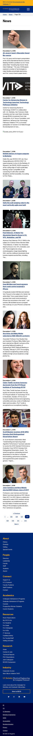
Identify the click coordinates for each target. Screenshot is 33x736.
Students (6, 568)
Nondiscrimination (8, 724)
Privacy (5, 727)
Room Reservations (9, 618)
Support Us (6, 580)
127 (22, 517)
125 (11, 517)
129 (7, 521)
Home (5, 14)
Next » (17, 524)
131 (18, 521)
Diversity (5, 544)
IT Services (6, 633)
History (5, 542)
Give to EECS (16, 691)
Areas (5, 649)
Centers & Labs (7, 652)
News (10, 14)
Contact (5, 590)
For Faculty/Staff (8, 638)
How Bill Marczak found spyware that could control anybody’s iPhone (15, 286)
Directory (6, 558)
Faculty (5, 563)
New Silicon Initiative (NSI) (11, 673)
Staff (4, 566)
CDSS (4, 718)
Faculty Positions (8, 585)
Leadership (6, 561)
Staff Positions (7, 587)
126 (16, 517)
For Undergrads (8, 628)
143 (25, 521)
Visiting (5, 547)
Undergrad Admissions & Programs (14, 599)
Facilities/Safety (8, 635)
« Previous (17, 513)
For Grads (6, 625)
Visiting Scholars (8, 640)
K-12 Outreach (7, 582)
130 (13, 521)
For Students (7, 623)
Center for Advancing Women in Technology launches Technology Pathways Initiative (16, 102)
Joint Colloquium (8, 660)
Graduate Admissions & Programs (13, 601)
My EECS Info (7, 620)
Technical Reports (8, 654)
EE (3, 705)
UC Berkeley (6, 711)
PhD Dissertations (8, 657)
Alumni (5, 571)
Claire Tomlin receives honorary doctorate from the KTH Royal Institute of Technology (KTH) (15, 385)
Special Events (7, 549)
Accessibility (6, 721)
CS (3, 708)
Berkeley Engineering (9, 714)
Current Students (8, 609)
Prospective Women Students (12, 606)
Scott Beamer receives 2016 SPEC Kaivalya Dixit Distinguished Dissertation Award (16, 434)
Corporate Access (8, 671)
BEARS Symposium (9, 662)
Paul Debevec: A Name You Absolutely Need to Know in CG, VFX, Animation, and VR (15, 235)
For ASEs (6, 630)
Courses (5, 604)
